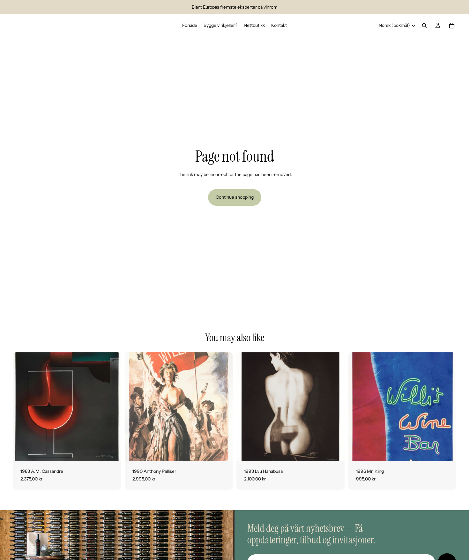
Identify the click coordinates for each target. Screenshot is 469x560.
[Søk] (424, 26)
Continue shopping (235, 197)
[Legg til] (111, 450)
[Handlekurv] (452, 26)
